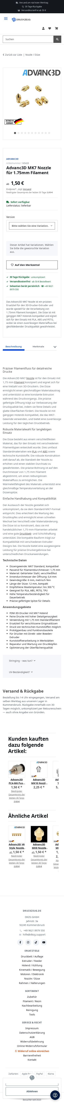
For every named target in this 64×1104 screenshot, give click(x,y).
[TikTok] (36, 942)
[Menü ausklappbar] (6, 17)
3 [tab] (22, 133)
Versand (27, 189)
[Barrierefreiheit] (55, 1095)
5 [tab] (29, 133)
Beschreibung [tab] (13, 346)
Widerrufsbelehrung (32, 1041)
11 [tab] (49, 133)
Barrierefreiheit (32, 1055)
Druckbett (25, 533)
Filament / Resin (32, 1001)
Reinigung (32, 1010)
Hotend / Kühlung (32, 965)
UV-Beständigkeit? (19, 672)
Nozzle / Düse (32, 978)
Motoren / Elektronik (32, 974)
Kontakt (32, 1059)
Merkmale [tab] (38, 346)
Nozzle (30, 378)
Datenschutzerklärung (32, 1032)
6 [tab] (32, 133)
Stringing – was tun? (20, 660)
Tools (32, 1014)
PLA (34, 451)
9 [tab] (42, 133)
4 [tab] (25, 133)
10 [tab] (46, 133)
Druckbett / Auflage (32, 956)
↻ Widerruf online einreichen (32, 1051)
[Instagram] (28, 942)
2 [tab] (18, 133)
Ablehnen (32, 1091)
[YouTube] (44, 942)
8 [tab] (39, 133)
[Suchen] (57, 39)
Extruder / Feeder (32, 960)
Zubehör (32, 996)
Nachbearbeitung (32, 1005)
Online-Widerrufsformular (32, 1046)
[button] (43, 28)
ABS (45, 451)
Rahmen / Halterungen (32, 983)
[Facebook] (20, 942)
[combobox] (32, 225)
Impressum (32, 1028)
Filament (19, 382)
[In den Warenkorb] (5, 64)
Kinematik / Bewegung (32, 969)
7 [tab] (35, 133)
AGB (32, 1037)
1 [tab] (15, 133)
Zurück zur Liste (13, 54)
